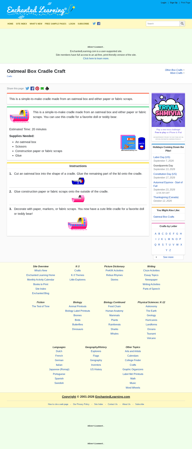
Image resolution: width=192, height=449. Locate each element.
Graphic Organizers (133, 369)
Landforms (151, 324)
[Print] (47, 88)
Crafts (9, 76)
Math (133, 378)
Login (163, 3)
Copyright (69, 396)
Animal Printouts (77, 306)
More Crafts (176, 73)
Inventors (96, 365)
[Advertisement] (96, 38)
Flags (96, 355)
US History (96, 369)
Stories (114, 279)
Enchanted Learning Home (40, 275)
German (59, 360)
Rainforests (114, 324)
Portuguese (59, 374)
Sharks (114, 329)
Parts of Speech (151, 289)
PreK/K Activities (114, 270)
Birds (77, 320)
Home (10, 24)
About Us (126, 404)
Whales (114, 333)
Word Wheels (133, 387)
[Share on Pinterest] (37, 88)
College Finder (133, 360)
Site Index (21, 24)
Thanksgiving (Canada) (165, 197)
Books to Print (40, 284)
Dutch (59, 351)
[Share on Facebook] (32, 88)
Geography (96, 360)
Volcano (151, 338)
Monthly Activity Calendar (40, 279)
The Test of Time (41, 306)
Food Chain (114, 306)
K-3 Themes (77, 275)
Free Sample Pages (55, 24)
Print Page (185, 3)
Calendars (132, 355)
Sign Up (173, 3)
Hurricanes (151, 320)
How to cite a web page (58, 404)
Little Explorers (78, 279)
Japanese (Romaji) (59, 369)
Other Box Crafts (174, 70)
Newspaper (151, 279)
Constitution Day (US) (165, 174)
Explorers (96, 351)
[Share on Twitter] (27, 88)
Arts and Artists (133, 351)
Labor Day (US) (161, 157)
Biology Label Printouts (77, 311)
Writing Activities (151, 284)
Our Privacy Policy (81, 404)
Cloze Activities (151, 270)
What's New (36, 24)
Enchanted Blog (40, 293)
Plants (114, 320)
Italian (59, 365)
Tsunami (151, 333)
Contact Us (113, 404)
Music (133, 383)
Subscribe (83, 24)
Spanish (59, 378)
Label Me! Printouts (133, 374)
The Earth (151, 311)
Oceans (151, 329)
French (59, 355)
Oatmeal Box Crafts (163, 216)
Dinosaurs (77, 329)
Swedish (59, 383)
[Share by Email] (42, 88)
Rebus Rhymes (114, 275)
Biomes (78, 315)
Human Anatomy (114, 311)
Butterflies (77, 324)
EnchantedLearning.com (112, 396)
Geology (151, 315)
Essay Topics (151, 275)
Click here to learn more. (96, 58)
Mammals (114, 315)
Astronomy (151, 306)
